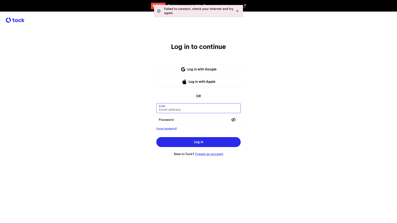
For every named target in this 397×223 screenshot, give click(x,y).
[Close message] (237, 11)
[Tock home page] (15, 20)
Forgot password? (166, 128)
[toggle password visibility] (233, 119)
